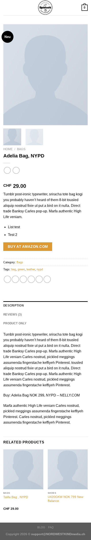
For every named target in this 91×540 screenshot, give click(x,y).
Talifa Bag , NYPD (15, 497)
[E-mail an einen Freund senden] (31, 279)
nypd (40, 269)
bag (13, 269)
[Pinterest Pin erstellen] (39, 279)
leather (31, 269)
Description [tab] (13, 305)
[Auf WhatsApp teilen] (7, 279)
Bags (21, 149)
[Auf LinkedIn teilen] (47, 279)
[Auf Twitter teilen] (23, 279)
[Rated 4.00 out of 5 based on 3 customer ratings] (45, 179)
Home (8, 149)
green (21, 269)
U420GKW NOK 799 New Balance (65, 499)
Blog (41, 527)
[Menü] (6, 7)
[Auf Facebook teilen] (15, 279)
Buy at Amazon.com (28, 247)
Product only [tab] (15, 323)
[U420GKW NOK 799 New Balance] (68, 469)
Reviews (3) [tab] (12, 314)
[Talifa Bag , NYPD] (23, 469)
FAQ (51, 527)
